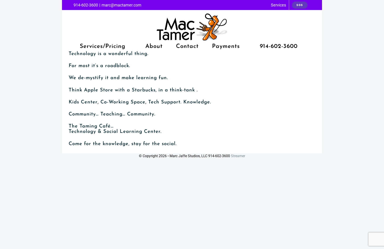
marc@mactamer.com (121, 5)
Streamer (238, 156)
